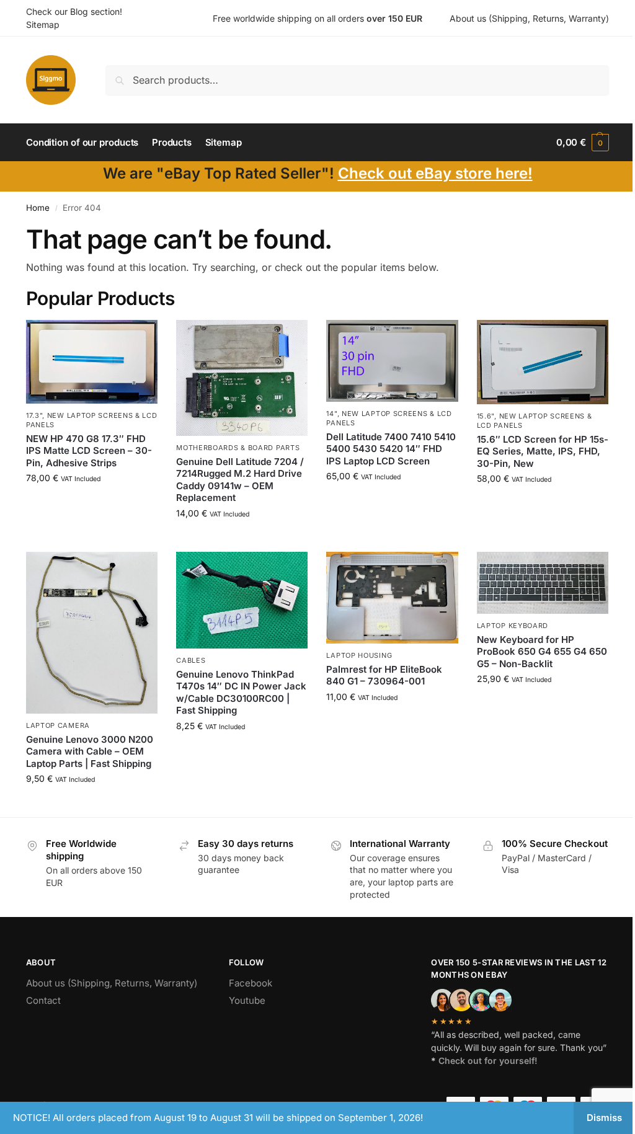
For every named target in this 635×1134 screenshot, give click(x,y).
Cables (190, 660)
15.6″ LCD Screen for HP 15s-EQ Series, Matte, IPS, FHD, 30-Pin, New (542, 451)
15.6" (486, 416)
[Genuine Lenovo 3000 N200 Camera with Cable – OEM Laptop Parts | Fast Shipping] (92, 633)
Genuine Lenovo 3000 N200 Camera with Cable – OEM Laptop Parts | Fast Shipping (89, 751)
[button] (582, 142)
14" (331, 413)
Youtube (247, 1000)
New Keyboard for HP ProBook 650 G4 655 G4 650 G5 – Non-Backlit (542, 652)
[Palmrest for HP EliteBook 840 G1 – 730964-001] (392, 598)
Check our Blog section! (74, 11)
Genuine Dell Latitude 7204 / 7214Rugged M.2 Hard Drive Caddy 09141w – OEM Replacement (240, 480)
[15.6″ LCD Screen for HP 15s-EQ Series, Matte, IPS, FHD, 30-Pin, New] (542, 362)
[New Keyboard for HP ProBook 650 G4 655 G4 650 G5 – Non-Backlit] (542, 583)
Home (38, 208)
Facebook (250, 983)
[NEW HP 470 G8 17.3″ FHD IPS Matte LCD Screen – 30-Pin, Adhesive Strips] (92, 362)
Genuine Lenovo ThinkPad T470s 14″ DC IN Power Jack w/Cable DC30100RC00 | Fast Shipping (241, 692)
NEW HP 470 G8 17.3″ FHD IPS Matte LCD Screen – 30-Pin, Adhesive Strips (89, 451)
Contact (43, 1000)
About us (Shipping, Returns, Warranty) (529, 18)
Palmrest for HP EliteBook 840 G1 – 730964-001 (384, 675)
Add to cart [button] (92, 503)
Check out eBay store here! (435, 173)
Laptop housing (359, 655)
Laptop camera (58, 725)
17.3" (34, 415)
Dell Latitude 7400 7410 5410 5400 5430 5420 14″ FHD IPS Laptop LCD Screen (391, 449)
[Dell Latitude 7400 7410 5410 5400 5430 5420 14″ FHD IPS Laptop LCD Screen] (392, 361)
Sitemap (43, 24)
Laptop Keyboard (513, 625)
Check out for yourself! (488, 1060)
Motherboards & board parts (238, 447)
